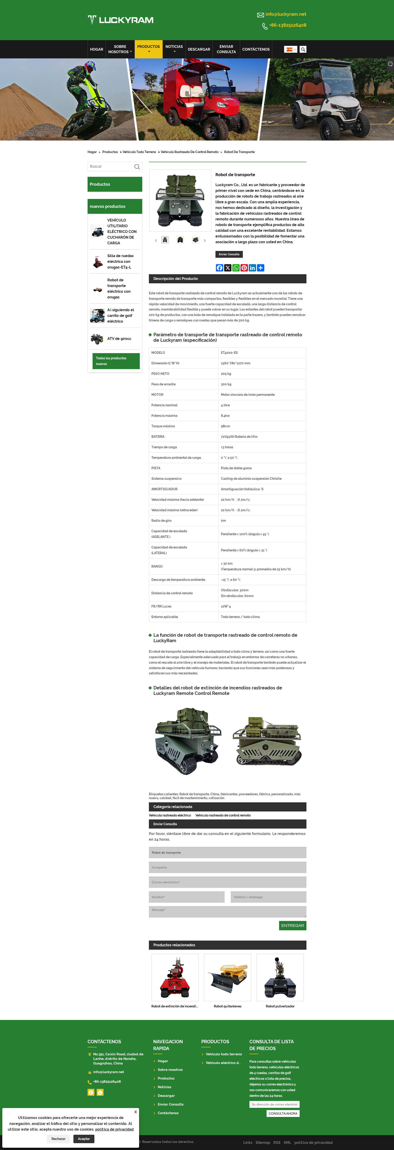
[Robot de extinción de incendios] (175, 976)
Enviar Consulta (226, 49)
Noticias (174, 46)
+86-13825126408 (287, 25)
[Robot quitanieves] (227, 976)
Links (247, 1142)
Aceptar (84, 1139)
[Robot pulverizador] (280, 976)
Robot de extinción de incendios (175, 1006)
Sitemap (263, 1142)
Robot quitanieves (227, 1006)
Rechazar (58, 1139)
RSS (276, 1142)
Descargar (199, 49)
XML (287, 1142)
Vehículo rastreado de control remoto (189, 152)
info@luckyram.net (286, 14)
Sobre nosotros (118, 49)
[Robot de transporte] (165, 240)
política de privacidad (114, 1129)
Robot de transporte (239, 152)
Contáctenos (256, 49)
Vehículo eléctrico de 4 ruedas (231, 1063)
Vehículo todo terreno (139, 152)
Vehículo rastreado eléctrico (170, 815)
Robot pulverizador (280, 1006)
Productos (148, 46)
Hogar (96, 49)
